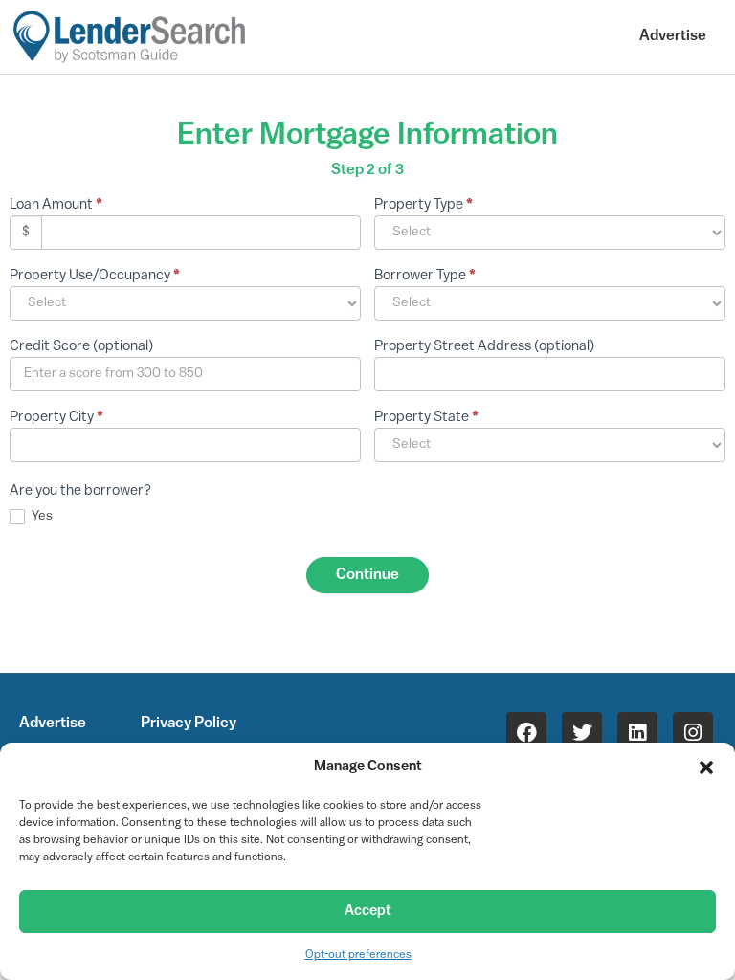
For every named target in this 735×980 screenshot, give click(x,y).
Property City (56, 418)
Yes (41, 516)
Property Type (423, 205)
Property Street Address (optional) (484, 347)
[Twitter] (582, 732)
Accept (368, 911)
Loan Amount (56, 205)
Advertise (672, 36)
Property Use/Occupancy (95, 276)
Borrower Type (425, 276)
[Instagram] (693, 732)
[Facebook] (526, 732)
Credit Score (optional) (81, 347)
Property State (426, 418)
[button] (706, 767)
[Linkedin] (637, 732)
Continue (367, 575)
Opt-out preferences (358, 955)
